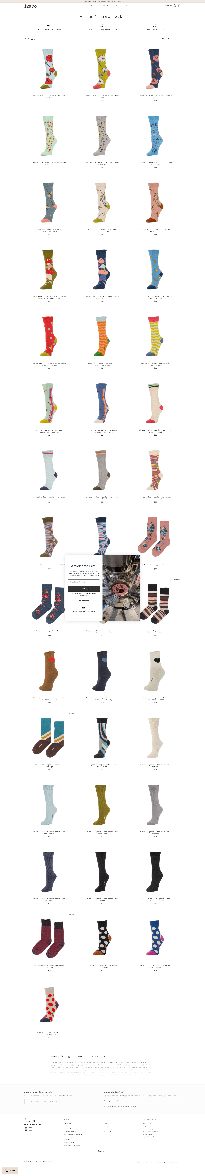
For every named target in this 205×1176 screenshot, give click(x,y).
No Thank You (84, 601)
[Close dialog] (137, 557)
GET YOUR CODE (84, 588)
